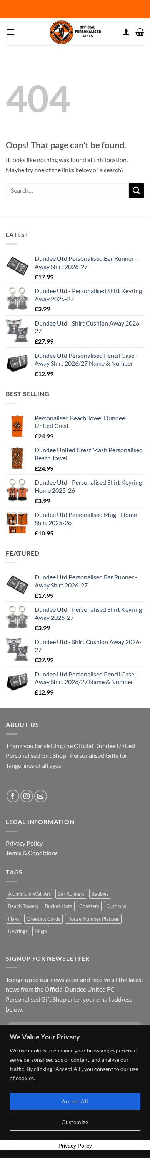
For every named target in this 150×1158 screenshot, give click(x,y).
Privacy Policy (24, 843)
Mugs (41, 931)
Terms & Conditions (32, 852)
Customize (75, 1122)
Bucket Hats (58, 906)
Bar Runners (71, 894)
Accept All (75, 1101)
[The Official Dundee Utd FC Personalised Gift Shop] (75, 31)
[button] (10, 31)
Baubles (100, 894)
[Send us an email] (40, 796)
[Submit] (136, 190)
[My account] (126, 31)
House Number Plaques (93, 919)
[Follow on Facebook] (13, 796)
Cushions (116, 906)
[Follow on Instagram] (26, 796)
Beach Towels (23, 906)
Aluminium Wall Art (29, 894)
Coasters (89, 906)
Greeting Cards (43, 919)
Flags (14, 919)
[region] (75, 1091)
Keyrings (18, 931)
